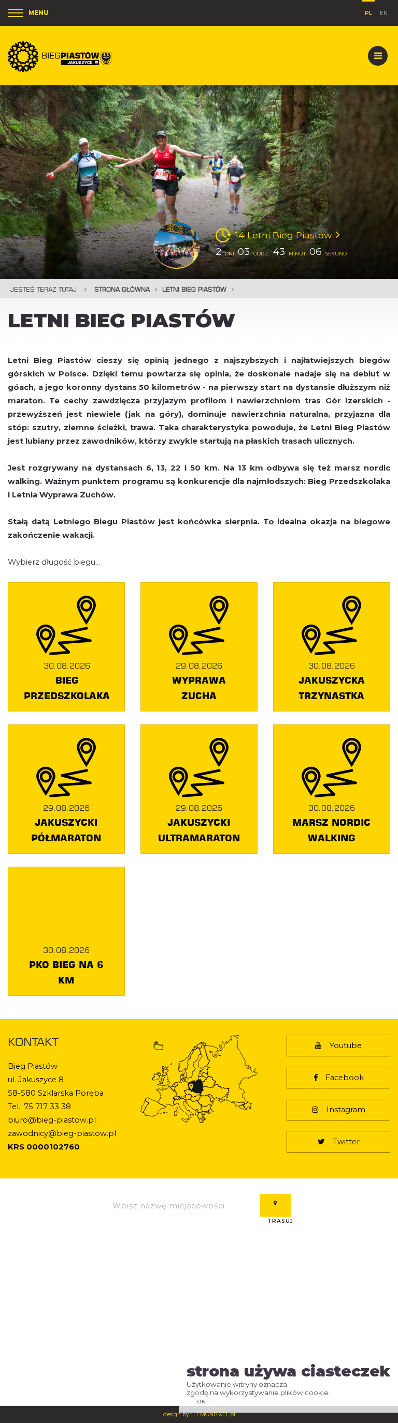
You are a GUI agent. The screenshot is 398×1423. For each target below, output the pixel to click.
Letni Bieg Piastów (194, 289)
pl (368, 11)
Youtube (346, 1045)
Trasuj (275, 1205)
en (384, 12)
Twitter (346, 1141)
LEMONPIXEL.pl (214, 1414)
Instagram (345, 1109)
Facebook (344, 1077)
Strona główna (122, 289)
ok (201, 1401)
